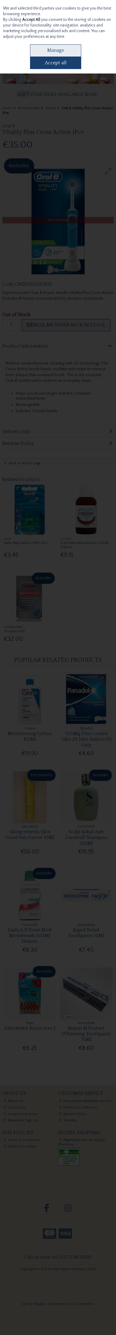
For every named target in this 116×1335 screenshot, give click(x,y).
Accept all (56, 62)
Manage (55, 50)
